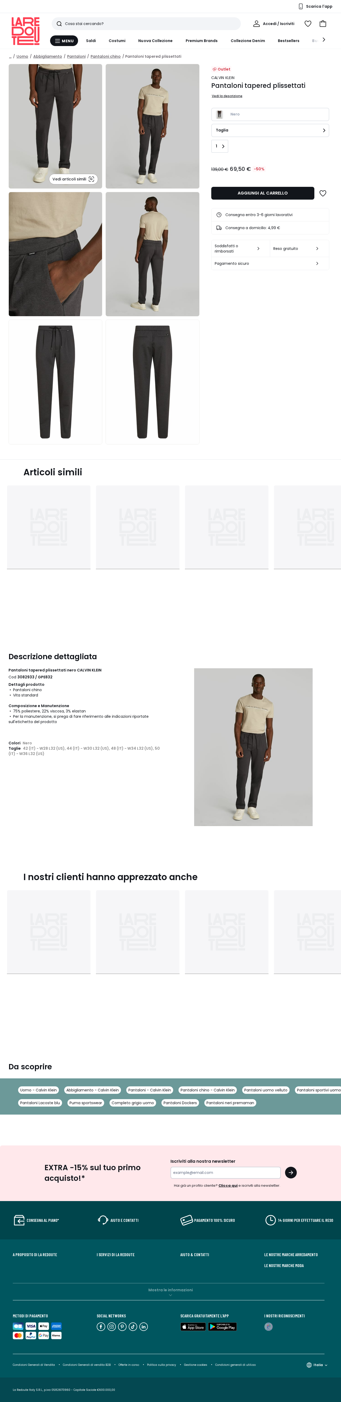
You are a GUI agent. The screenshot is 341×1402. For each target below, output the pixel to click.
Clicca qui (228, 1185)
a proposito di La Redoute (35, 1254)
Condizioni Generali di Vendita (34, 1365)
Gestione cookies (195, 1365)
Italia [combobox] (318, 1365)
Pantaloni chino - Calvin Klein (208, 1090)
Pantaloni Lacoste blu (40, 1103)
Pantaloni (76, 56)
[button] (322, 23)
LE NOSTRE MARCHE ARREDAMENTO (291, 1254)
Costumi (117, 40)
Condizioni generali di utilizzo (235, 1365)
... (10, 56)
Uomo (22, 56)
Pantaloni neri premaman (230, 1103)
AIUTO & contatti (194, 1254)
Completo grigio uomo (133, 1103)
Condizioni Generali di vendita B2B (87, 1365)
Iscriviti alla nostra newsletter (203, 1161)
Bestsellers (289, 40)
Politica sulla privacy (161, 1365)
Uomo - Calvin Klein (38, 1090)
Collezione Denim (248, 40)
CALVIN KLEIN (222, 77)
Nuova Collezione (155, 40)
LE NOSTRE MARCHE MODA (284, 1265)
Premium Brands (202, 40)
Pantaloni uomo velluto (265, 1090)
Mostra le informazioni (170, 1290)
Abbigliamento (47, 56)
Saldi (91, 40)
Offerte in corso (129, 1365)
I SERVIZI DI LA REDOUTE (116, 1254)
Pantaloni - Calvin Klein (149, 1090)
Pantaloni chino (106, 56)
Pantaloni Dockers (180, 1103)
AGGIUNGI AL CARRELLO (263, 193)
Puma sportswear (86, 1103)
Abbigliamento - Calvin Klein (92, 1090)
